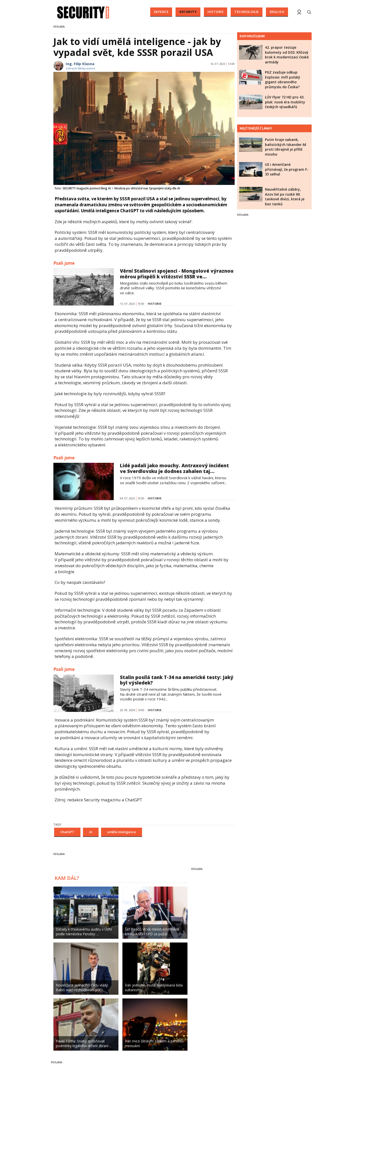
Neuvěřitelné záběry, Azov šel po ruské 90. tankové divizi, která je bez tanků (284, 196)
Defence (161, 11)
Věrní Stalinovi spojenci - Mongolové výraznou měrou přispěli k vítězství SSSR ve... (176, 274)
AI (90, 832)
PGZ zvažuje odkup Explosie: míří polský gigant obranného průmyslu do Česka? (282, 79)
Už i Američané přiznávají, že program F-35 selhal (286, 169)
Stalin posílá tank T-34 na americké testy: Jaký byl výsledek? (176, 680)
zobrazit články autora (80, 68)
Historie (215, 11)
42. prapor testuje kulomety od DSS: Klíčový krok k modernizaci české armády (287, 54)
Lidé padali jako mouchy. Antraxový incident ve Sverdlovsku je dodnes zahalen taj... (174, 468)
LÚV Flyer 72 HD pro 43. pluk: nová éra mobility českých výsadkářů (285, 102)
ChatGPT (67, 832)
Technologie (246, 11)
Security (188, 11)
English (277, 11)
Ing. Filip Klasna (80, 63)
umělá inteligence (121, 832)
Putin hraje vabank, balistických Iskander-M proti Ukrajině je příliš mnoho (285, 147)
